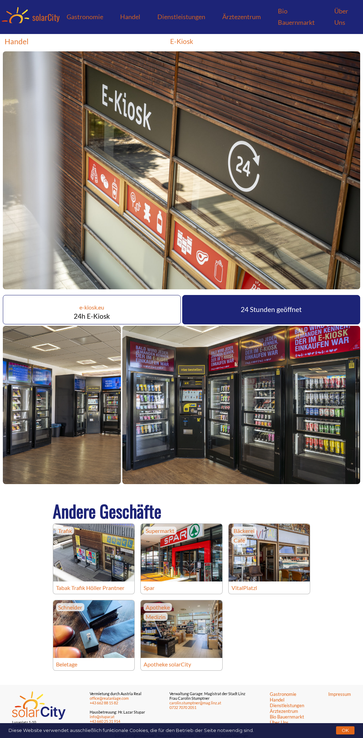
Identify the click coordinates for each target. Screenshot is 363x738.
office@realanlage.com (109, 698)
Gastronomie (85, 17)
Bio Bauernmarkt (296, 16)
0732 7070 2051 (182, 707)
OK (345, 730)
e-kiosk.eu (91, 307)
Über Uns (341, 16)
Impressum (339, 694)
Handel (130, 17)
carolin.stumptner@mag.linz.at (195, 702)
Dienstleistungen (181, 17)
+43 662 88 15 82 (104, 702)
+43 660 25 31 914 (105, 721)
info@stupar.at (102, 716)
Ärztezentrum (241, 17)
